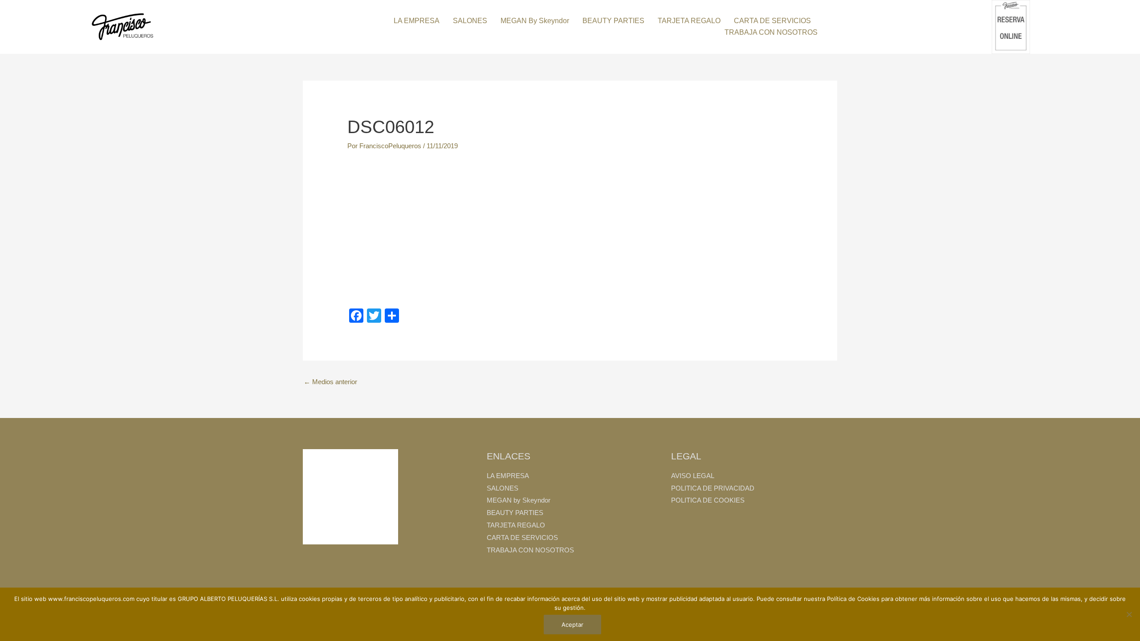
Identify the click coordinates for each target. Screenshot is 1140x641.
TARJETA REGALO (689, 20)
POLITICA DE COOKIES (708, 500)
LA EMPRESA (417, 20)
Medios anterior (330, 381)
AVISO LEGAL (692, 475)
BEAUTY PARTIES (613, 20)
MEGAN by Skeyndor (535, 20)
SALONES (470, 20)
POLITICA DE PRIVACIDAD (712, 488)
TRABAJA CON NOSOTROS (771, 32)
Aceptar (572, 624)
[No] (1128, 614)
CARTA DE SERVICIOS (772, 20)
